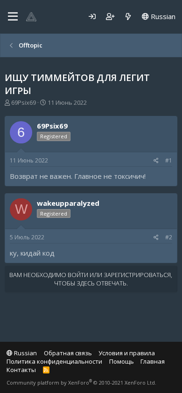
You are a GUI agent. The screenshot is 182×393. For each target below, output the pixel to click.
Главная (152, 361)
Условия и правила (126, 353)
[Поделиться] (156, 161)
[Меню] (13, 17)
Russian (162, 16)
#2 (168, 237)
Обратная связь (68, 353)
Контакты (21, 370)
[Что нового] (128, 16)
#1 (168, 160)
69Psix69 (23, 102)
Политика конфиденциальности (54, 361)
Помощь (121, 361)
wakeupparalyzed (68, 203)
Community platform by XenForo (81, 382)
